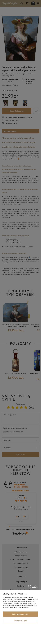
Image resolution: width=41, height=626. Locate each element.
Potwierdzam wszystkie (20, 614)
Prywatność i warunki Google (19, 607)
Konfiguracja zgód (20, 621)
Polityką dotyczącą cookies (23, 599)
